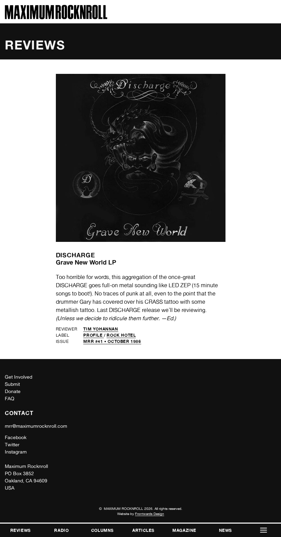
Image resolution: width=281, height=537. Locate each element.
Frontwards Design (149, 514)
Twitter (12, 444)
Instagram (16, 452)
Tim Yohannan (100, 329)
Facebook (15, 437)
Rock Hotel (121, 335)
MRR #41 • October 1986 (112, 341)
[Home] (56, 17)
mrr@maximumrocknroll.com (36, 426)
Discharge (75, 255)
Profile (93, 335)
